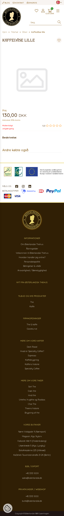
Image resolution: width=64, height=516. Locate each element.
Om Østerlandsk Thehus (32, 244)
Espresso (32, 355)
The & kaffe (32, 324)
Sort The (32, 386)
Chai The (32, 404)
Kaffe (32, 306)
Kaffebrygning (32, 360)
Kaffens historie (32, 364)
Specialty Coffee (32, 368)
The (32, 302)
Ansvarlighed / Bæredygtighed (32, 270)
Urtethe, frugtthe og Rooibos (32, 399)
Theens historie (32, 408)
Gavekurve (32, 329)
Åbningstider (32, 248)
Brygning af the (32, 412)
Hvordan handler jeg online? (32, 257)
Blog (7, 3)
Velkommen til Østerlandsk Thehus (32, 253)
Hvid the (32, 395)
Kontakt (19, 3)
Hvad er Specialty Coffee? (32, 351)
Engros (33, 3)
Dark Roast (32, 347)
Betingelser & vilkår (32, 266)
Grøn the (32, 391)
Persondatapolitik (32, 261)
